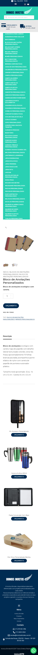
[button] (15, 3)
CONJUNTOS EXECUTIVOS (14, 114)
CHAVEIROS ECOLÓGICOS (13, 105)
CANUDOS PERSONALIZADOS (15, 95)
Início (5, 272)
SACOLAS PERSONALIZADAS (14, 201)
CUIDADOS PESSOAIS (12, 130)
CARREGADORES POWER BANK (15, 98)
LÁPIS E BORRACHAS (12, 158)
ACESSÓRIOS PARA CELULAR (14, 36)
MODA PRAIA (9, 180)
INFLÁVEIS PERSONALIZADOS (15, 152)
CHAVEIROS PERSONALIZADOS (15, 108)
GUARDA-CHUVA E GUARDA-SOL (16, 149)
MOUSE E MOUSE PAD (12, 183)
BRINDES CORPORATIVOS (13, 64)
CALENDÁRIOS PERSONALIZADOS (16, 69)
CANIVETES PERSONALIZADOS (15, 92)
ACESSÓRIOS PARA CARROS (14, 34)
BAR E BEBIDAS (10, 39)
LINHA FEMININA (10, 164)
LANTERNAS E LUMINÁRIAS (14, 155)
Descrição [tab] (7, 336)
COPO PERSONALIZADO (13, 122)
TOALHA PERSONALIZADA (13, 218)
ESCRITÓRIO (9, 133)
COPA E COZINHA (11, 119)
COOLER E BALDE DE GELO (14, 117)
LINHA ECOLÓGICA (11, 161)
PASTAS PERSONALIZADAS (14, 188)
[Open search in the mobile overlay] (19, 17)
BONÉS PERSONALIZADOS (13, 56)
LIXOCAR (8, 172)
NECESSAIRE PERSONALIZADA (15, 185)
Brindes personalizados (25, 319)
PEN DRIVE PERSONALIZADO (14, 191)
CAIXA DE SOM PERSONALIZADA (15, 67)
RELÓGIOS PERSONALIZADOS (15, 199)
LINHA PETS (9, 169)
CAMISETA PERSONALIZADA (14, 72)
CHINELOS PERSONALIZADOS (15, 111)
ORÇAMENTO (11, 306)
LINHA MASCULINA (11, 167)
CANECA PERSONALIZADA (13, 75)
